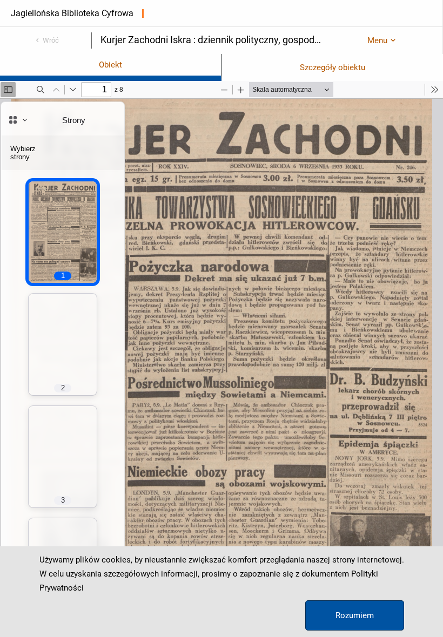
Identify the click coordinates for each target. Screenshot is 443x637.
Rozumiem (354, 615)
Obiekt (110, 65)
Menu (377, 40)
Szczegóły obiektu (332, 67)
